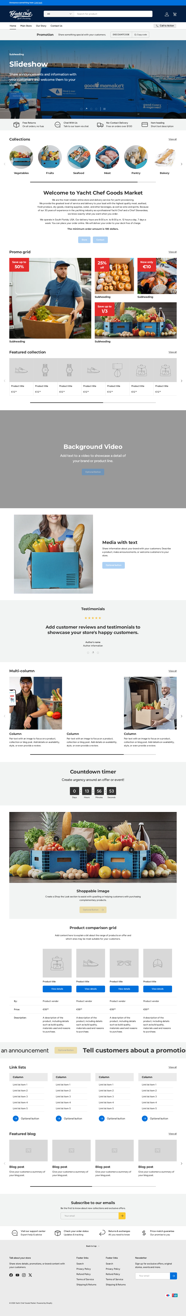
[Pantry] (136, 157)
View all (173, 139)
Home (13, 25)
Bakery (164, 173)
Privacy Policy (83, 1269)
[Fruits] (50, 157)
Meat (107, 173)
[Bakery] (165, 157)
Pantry (136, 173)
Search (80, 1263)
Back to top (91, 1246)
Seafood (78, 173)
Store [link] (84, 239)
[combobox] (98, 14)
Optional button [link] (113, 565)
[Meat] (107, 157)
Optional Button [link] (141, 101)
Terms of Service (85, 1279)
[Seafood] (79, 157)
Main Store (26, 25)
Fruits (50, 173)
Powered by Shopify (44, 1303)
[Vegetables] (21, 157)
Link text (35, 2)
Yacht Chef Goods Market (26, 1303)
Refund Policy (83, 1274)
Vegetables (21, 173)
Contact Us (56, 25)
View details (57, 989)
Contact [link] (100, 239)
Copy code (142, 34)
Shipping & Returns (86, 1284)
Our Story (41, 25)
